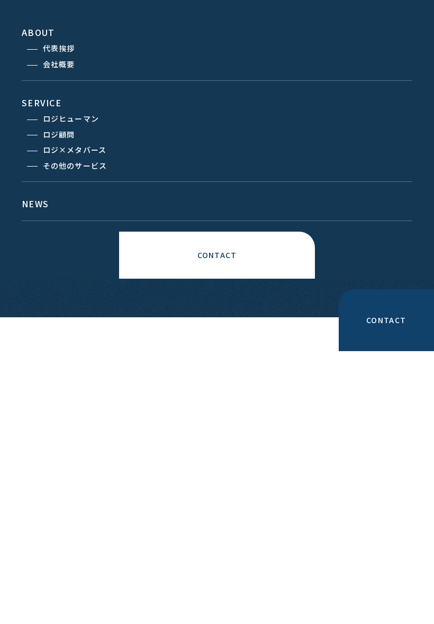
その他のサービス (75, 165)
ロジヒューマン (71, 118)
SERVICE (41, 102)
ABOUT (38, 32)
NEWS (35, 203)
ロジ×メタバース (74, 149)
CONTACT (217, 255)
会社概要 (59, 64)
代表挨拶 (59, 48)
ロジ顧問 (59, 134)
